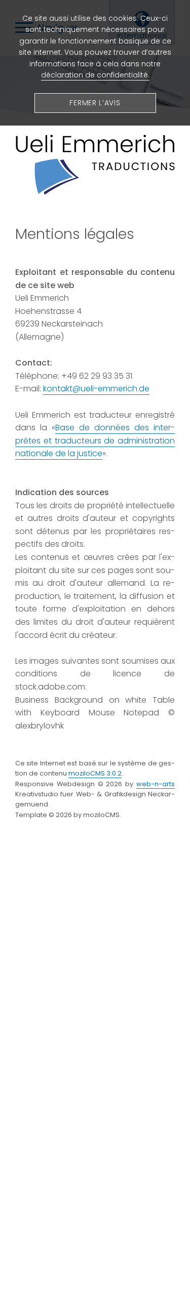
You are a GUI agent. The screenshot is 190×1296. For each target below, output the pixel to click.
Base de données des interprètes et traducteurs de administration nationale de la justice (95, 440)
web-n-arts (155, 784)
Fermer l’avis (94, 103)
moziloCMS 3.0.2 (95, 773)
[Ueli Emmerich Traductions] (95, 192)
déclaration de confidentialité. (95, 75)
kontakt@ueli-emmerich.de (96, 388)
